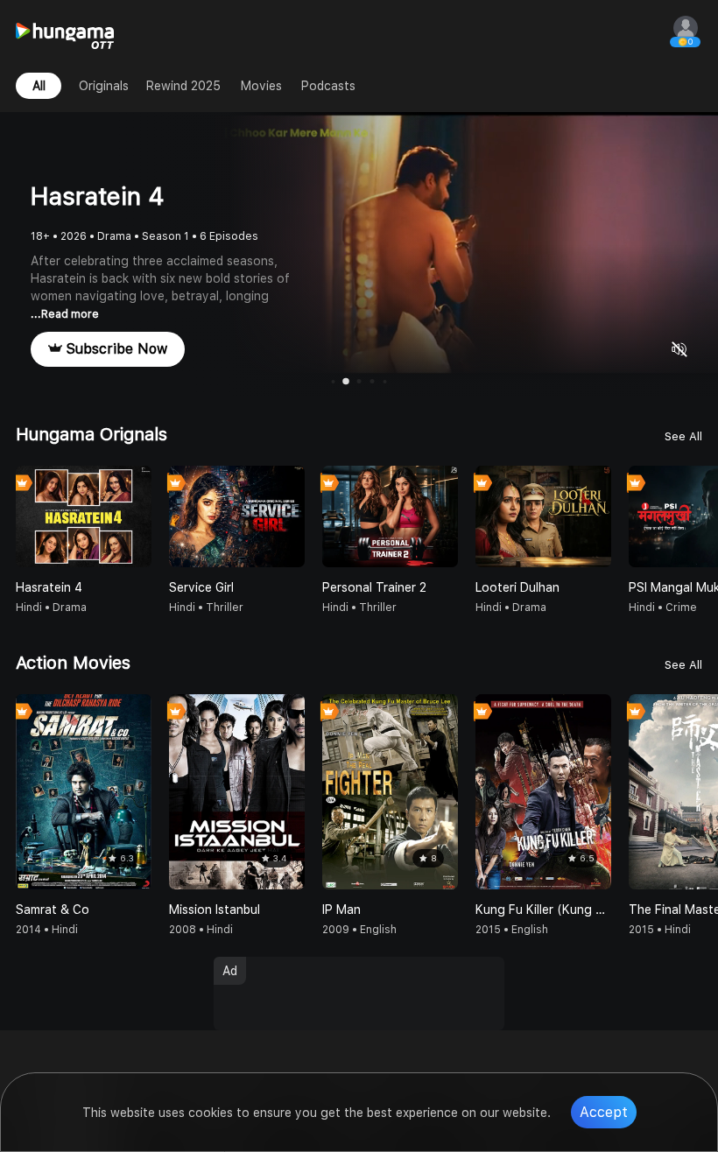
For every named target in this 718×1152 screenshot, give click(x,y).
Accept (604, 1112)
